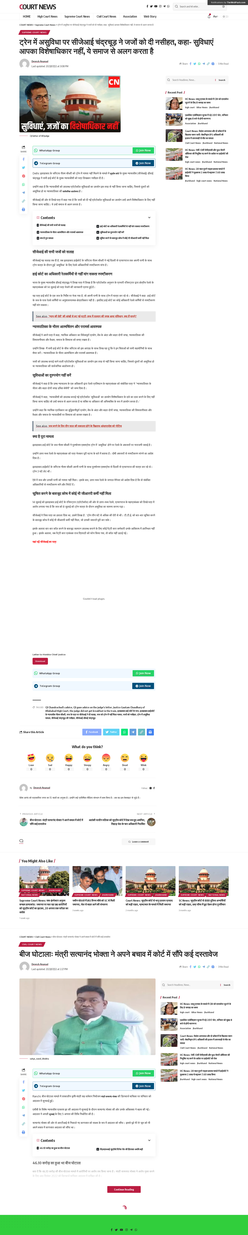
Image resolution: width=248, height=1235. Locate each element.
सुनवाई (51, 1114)
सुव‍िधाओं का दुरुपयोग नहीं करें (112, 232)
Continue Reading (124, 1189)
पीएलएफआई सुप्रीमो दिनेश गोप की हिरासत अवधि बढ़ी (121, 1149)
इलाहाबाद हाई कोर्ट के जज (128, 710)
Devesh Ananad (40, 61)
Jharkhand (214, 107)
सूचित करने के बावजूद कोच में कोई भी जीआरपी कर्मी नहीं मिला (124, 238)
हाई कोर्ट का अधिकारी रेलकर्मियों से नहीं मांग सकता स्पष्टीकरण (124, 226)
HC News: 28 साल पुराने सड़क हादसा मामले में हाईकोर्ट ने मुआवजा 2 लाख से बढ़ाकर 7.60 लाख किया (205, 172)
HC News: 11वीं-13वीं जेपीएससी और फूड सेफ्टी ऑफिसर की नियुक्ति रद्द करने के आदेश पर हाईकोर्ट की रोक (206, 153)
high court (190, 107)
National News (221, 143)
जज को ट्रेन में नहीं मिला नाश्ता (109, 714)
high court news (192, 161)
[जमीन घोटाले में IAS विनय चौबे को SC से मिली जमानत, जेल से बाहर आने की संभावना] (97, 881)
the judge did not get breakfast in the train (93, 710)
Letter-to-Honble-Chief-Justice (49, 654)
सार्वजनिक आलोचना (71, 191)
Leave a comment (140, 841)
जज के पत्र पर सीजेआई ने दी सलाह (81, 714)
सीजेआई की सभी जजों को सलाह (52, 225)
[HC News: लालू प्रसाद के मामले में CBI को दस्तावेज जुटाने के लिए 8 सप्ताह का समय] (174, 103)
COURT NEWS (37, 7)
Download (40, 661)
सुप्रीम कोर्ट (114, 173)
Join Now (145, 150)
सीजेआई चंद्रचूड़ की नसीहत (63, 718)
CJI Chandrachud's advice (58, 707)
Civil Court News (193, 143)
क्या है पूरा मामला (46, 238)
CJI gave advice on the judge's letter (92, 707)
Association (190, 123)
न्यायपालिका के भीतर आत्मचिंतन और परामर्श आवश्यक (61, 232)
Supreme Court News (34, 32)
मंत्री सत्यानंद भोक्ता (109, 1096)
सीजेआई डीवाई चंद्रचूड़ (85, 718)
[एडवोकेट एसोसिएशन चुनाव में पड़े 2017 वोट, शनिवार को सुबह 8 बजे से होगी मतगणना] (174, 119)
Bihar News (202, 107)
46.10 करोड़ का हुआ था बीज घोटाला (55, 1148)
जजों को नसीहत (129, 714)
